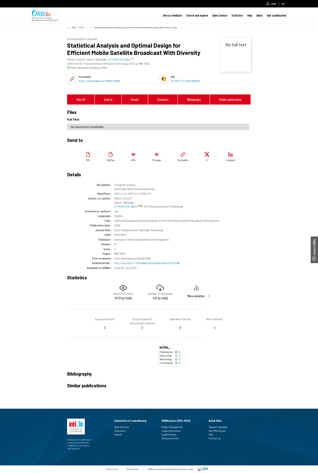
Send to (108, 99)
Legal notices (168, 434)
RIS (88, 160)
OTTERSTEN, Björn (125, 206)
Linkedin (230, 160)
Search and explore (197, 15)
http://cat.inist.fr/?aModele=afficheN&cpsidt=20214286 (147, 263)
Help (249, 15)
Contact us (215, 438)
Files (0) (80, 99)
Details (135, 99)
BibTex (110, 160)
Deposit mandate (218, 427)
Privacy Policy (132, 469)
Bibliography (194, 99)
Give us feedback (172, 15)
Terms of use (112, 469)
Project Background (172, 427)
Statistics (237, 15)
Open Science (219, 15)
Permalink (183, 160)
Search (118, 434)
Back (74, 27)
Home (81, 27)
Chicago (156, 160)
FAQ (211, 434)
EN (283, 4)
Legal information (171, 430)
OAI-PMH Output (217, 430)
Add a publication (276, 15)
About (259, 15)
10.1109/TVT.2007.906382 (185, 81)
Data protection (170, 438)
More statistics (196, 296)
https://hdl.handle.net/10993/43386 (99, 81)
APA (133, 160)
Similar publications (230, 99)
